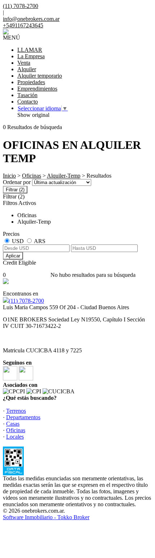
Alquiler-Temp (63, 176)
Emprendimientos (37, 89)
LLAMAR (29, 50)
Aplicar (13, 256)
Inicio (9, 176)
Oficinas (31, 176)
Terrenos (16, 411)
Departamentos (23, 417)
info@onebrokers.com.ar (31, 19)
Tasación (27, 95)
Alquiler (26, 69)
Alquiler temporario (39, 76)
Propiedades (31, 82)
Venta (23, 63)
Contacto (27, 102)
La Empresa (31, 56)
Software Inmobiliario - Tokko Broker (46, 517)
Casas (12, 424)
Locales (15, 437)
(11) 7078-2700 (26, 301)
